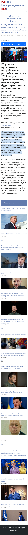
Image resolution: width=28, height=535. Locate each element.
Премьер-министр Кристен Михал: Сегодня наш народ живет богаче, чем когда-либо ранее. (13, 479)
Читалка (14, 21)
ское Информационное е (12, 5)
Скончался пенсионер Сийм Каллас (10, 439)
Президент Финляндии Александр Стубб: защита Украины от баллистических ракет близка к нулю (12, 321)
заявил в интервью (9, 125)
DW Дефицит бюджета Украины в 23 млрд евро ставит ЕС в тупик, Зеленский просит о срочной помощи (13, 295)
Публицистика (15, 19)
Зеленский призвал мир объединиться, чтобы (13, 334)
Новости (15, 16)
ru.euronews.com (10, 35)
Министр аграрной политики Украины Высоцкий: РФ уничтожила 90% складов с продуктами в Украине (12, 247)
